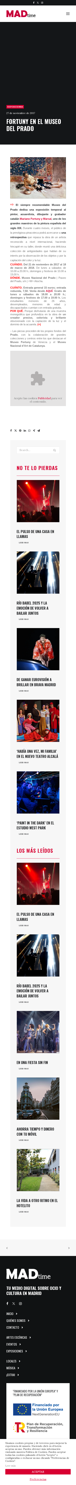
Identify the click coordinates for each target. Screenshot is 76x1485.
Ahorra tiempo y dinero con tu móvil (35, 1131)
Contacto (12, 1327)
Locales (11, 1361)
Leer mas (24, 543)
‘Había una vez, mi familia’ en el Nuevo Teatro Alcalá (37, 754)
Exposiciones (15, 107)
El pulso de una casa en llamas (35, 534)
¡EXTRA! (10, 1375)
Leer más (10, 1465)
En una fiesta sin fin (32, 1062)
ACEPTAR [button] (38, 1471)
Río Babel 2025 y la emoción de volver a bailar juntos (32, 608)
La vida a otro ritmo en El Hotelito (37, 1203)
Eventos (11, 1344)
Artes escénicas (16, 1337)
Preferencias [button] (38, 1479)
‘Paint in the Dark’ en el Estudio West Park (35, 825)
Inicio (9, 1313)
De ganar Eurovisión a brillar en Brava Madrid (36, 682)
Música (10, 1368)
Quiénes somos (15, 1320)
